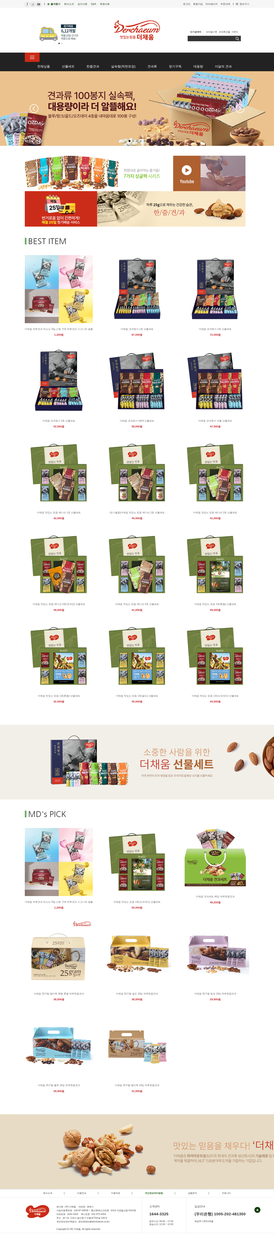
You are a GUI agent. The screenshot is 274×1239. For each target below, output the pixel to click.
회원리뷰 (105, 4)
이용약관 (115, 1193)
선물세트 (68, 66)
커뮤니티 (226, 1193)
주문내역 (225, 4)
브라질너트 (211, 32)
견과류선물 (224, 32)
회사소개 (69, 4)
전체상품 (43, 66)
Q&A (93, 4)
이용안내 (81, 1193)
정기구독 (175, 66)
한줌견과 (92, 66)
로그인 (186, 4)
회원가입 (198, 4)
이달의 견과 (223, 66)
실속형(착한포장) (123, 66)
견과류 (152, 66)
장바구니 (244, 4)
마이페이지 (212, 4)
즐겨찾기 (55, 4)
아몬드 (235, 32)
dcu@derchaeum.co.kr (97, 1221)
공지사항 (82, 4)
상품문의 (192, 1193)
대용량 (198, 66)
